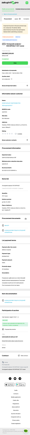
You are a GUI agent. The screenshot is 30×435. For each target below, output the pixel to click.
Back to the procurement (10, 14)
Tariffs (15, 390)
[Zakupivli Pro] (10, 2)
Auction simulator (15, 413)
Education (16, 410)
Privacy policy (16, 420)
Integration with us (16, 417)
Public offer (16, 400)
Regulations (16, 403)
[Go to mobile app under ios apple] (9, 384)
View (15, 63)
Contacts (15, 393)
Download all (26, 218)
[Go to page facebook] (10, 378)
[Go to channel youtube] (15, 378)
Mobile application (16, 397)
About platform (16, 407)
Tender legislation (15, 423)
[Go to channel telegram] (20, 378)
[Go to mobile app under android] (20, 384)
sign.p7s (7, 225)
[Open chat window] (25, 430)
